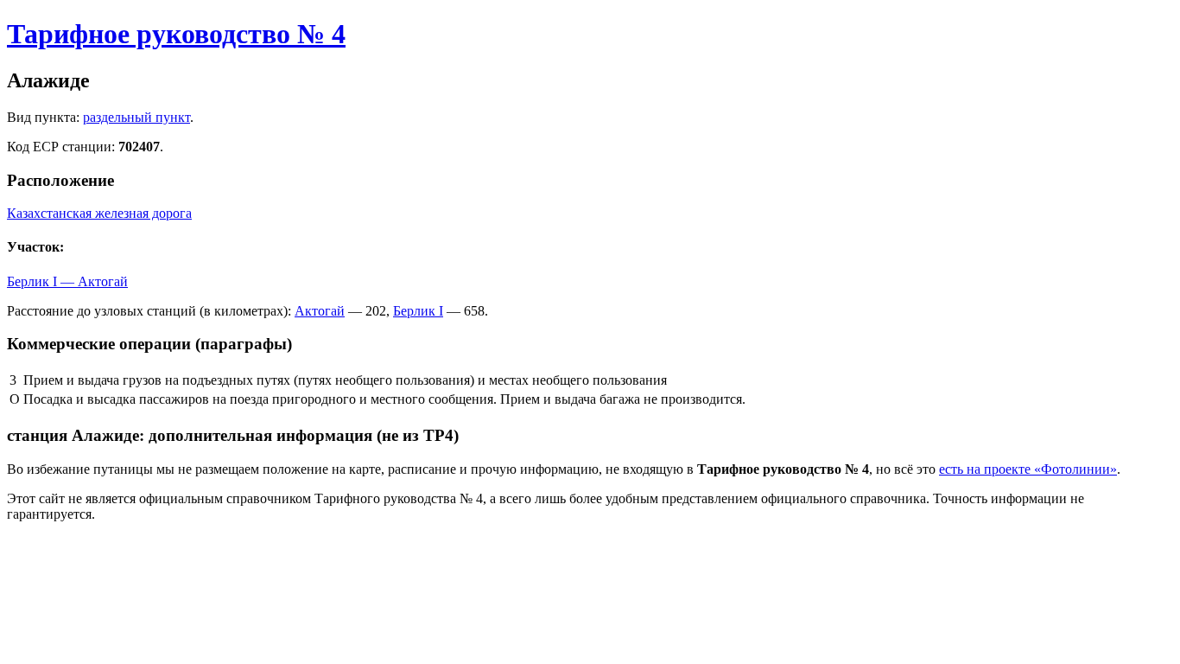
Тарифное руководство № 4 (176, 33)
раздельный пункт (136, 117)
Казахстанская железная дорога (99, 213)
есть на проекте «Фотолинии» (1028, 469)
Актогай (320, 310)
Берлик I (418, 310)
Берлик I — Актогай (67, 281)
